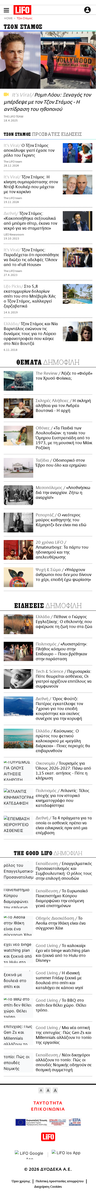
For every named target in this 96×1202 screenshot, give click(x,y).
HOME (8, 18)
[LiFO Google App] (29, 1154)
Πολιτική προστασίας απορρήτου (60, 1181)
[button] (6, 10)
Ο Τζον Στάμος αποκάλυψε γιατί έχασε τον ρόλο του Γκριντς (29, 150)
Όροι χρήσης (21, 1181)
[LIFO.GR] (22, 11)
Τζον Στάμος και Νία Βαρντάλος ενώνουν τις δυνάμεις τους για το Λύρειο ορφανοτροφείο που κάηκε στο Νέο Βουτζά (31, 334)
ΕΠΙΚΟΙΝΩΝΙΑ (48, 1109)
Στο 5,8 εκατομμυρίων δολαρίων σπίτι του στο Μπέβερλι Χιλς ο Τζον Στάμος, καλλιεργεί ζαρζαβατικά (30, 296)
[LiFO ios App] (66, 1155)
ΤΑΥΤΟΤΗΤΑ (47, 1103)
